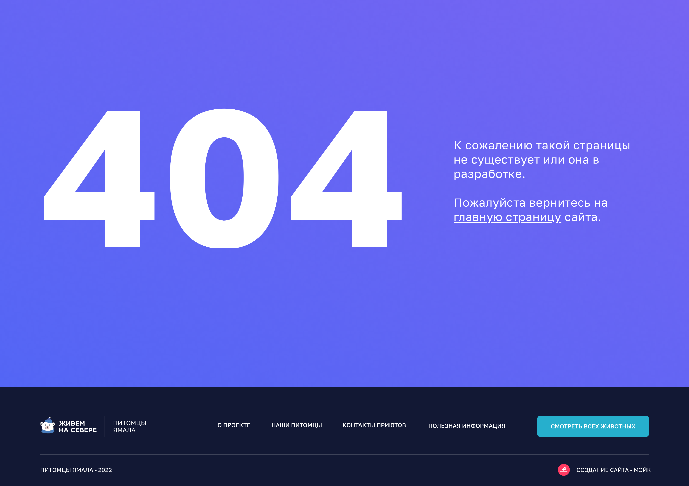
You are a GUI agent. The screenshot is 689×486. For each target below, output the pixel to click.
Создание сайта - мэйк (613, 469)
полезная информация (466, 425)
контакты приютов (374, 425)
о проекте (233, 425)
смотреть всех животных (593, 426)
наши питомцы (296, 425)
